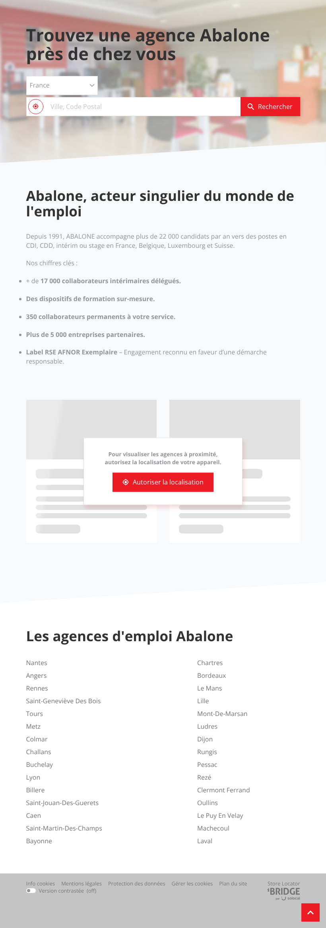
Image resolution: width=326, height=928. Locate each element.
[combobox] (133, 106)
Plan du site (233, 883)
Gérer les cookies (192, 883)
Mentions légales (81, 883)
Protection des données (136, 883)
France (40, 85)
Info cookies (40, 883)
